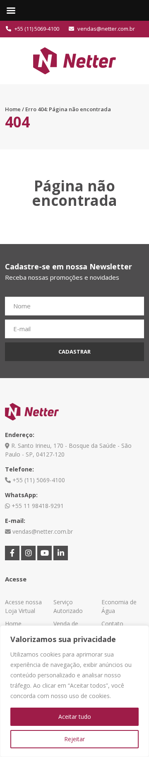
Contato (112, 624)
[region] (74, 691)
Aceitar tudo (74, 716)
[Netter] (74, 60)
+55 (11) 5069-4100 (36, 28)
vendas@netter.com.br (105, 28)
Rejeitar (74, 739)
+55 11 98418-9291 (37, 506)
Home (13, 109)
